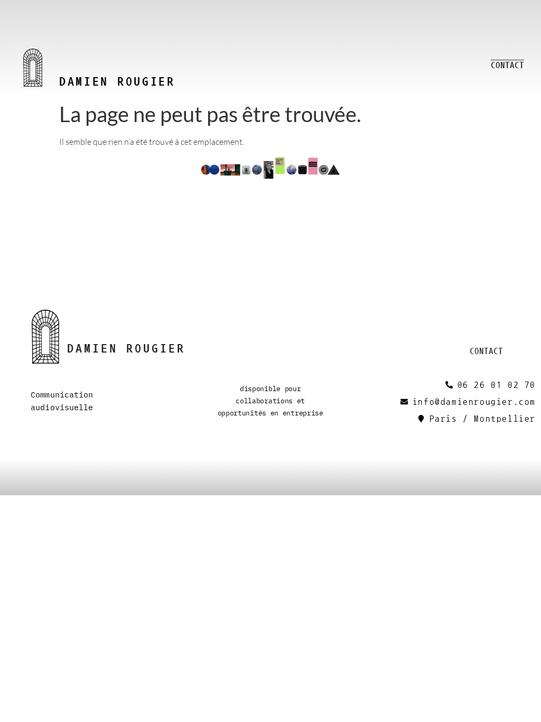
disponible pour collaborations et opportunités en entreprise (270, 400)
